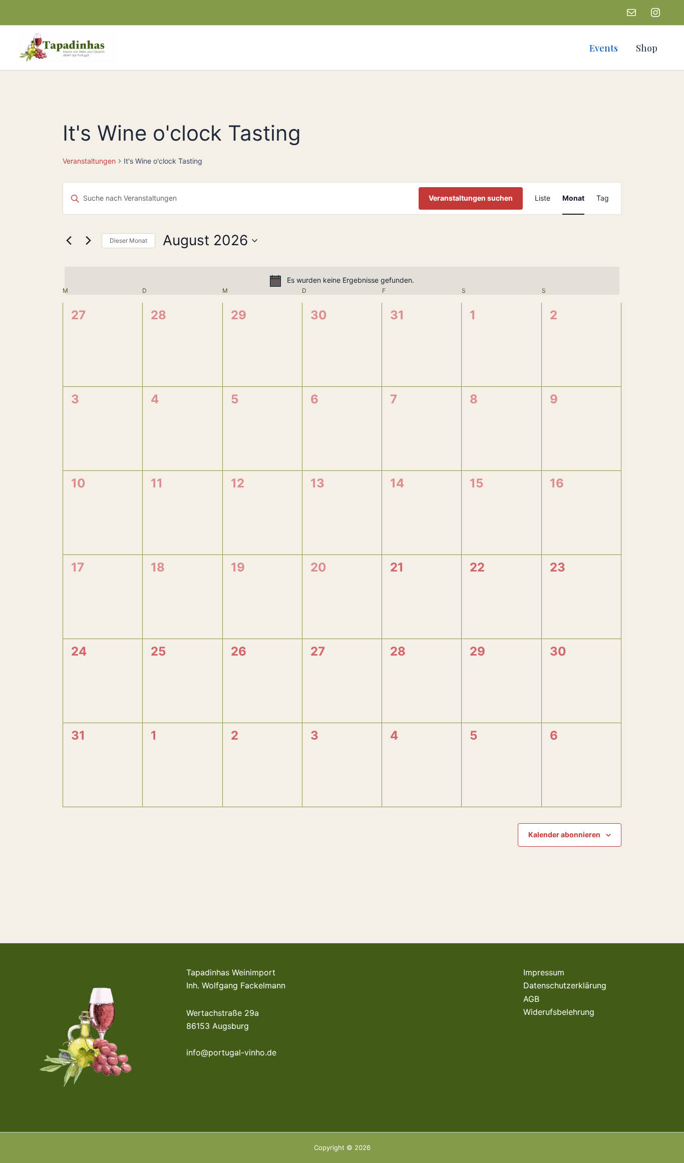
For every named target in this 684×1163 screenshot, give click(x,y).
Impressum (543, 972)
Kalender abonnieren (564, 834)
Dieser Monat (128, 240)
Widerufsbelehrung (558, 1012)
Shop (646, 48)
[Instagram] (655, 13)
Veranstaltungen (89, 161)
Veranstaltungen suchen (471, 198)
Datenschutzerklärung (564, 985)
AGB (531, 999)
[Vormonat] (69, 241)
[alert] (342, 281)
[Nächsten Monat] (88, 241)
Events (603, 48)
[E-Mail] (631, 13)
